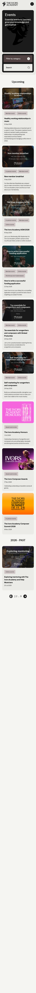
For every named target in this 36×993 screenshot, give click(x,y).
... (18, 596)
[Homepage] (10, 4)
